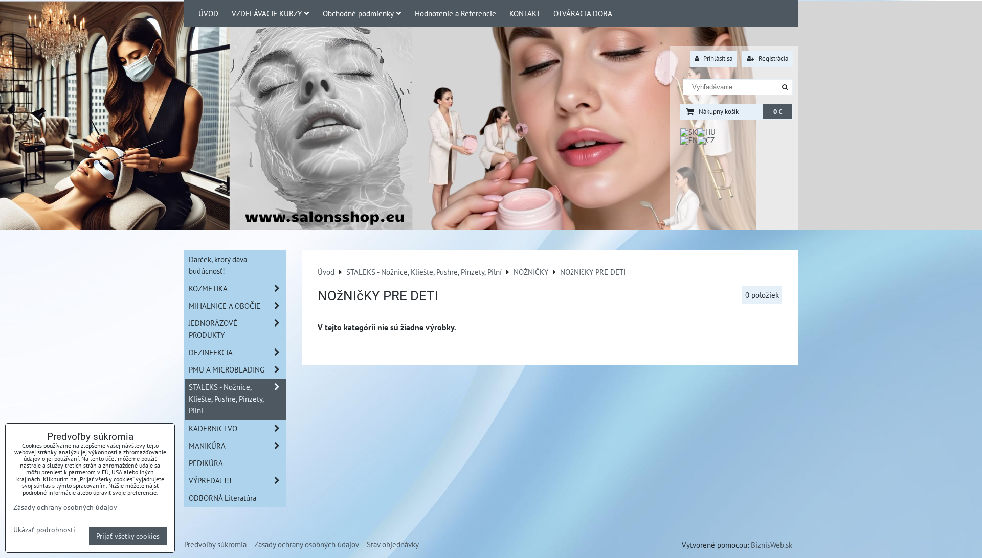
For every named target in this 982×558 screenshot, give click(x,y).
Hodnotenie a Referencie (455, 13)
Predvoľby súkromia (215, 544)
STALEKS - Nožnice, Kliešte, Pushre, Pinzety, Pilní (226, 398)
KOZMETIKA (208, 288)
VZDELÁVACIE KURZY (267, 13)
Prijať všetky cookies (128, 536)
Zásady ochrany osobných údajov (306, 544)
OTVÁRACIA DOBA (582, 13)
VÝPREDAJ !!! (210, 480)
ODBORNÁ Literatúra (222, 498)
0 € (777, 111)
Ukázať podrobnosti (44, 530)
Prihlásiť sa (717, 58)
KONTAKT (524, 13)
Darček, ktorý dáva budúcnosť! (218, 265)
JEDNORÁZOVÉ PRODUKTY (213, 329)
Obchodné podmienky (358, 13)
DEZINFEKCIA (211, 352)
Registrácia (772, 58)
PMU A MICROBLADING (226, 369)
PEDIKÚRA (206, 463)
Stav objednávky (393, 544)
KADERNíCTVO (213, 428)
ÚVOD (208, 13)
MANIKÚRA (207, 445)
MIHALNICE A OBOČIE (224, 305)
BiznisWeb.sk (771, 545)
